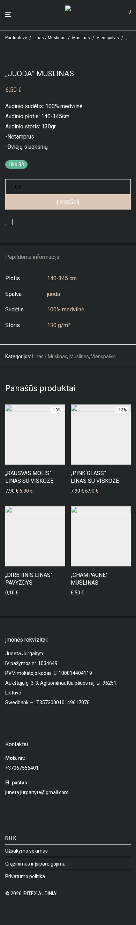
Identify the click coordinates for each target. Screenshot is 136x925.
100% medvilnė (65, 309)
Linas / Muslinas (49, 37)
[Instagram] (18, 909)
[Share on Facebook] (20, 222)
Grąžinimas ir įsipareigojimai (36, 864)
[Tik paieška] (115, 14)
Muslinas (81, 37)
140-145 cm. (62, 278)
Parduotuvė (16, 37)
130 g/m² (58, 325)
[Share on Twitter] (30, 222)
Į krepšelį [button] (13, 491)
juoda (53, 294)
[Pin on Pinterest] (40, 222)
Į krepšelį (68, 201)
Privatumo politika (25, 876)
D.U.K (10, 838)
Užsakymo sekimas (26, 851)
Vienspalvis (108, 37)
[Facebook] (7, 909)
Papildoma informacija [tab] (32, 257)
